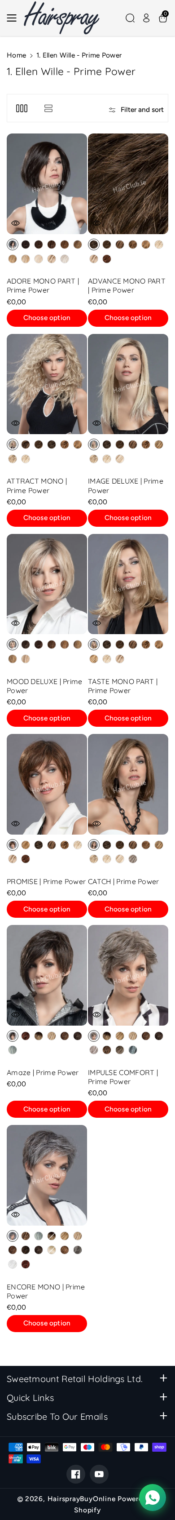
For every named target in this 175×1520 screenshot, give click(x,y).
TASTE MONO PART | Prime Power (123, 686)
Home (16, 55)
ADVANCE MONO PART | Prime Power (127, 285)
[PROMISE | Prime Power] (47, 784)
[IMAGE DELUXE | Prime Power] (128, 384)
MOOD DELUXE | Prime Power (45, 686)
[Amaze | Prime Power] (47, 975)
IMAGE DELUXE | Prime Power (125, 485)
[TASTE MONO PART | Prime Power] (128, 584)
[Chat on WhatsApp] (152, 1497)
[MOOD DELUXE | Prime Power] (47, 584)
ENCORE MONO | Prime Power (46, 1291)
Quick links (30, 1397)
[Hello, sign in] (146, 18)
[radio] (12, 244)
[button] (14, 18)
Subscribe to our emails (57, 1416)
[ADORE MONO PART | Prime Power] (47, 183)
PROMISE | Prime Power (46, 881)
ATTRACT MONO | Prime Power (37, 485)
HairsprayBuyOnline (82, 1498)
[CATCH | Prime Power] (128, 784)
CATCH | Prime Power (123, 881)
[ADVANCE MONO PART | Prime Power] (128, 183)
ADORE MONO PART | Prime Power (43, 285)
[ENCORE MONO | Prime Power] (47, 1175)
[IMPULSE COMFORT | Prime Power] (128, 975)
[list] (48, 108)
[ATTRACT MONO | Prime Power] (47, 384)
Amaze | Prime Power (43, 1072)
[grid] (22, 108)
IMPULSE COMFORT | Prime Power (123, 1077)
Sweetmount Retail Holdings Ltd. (75, 1378)
